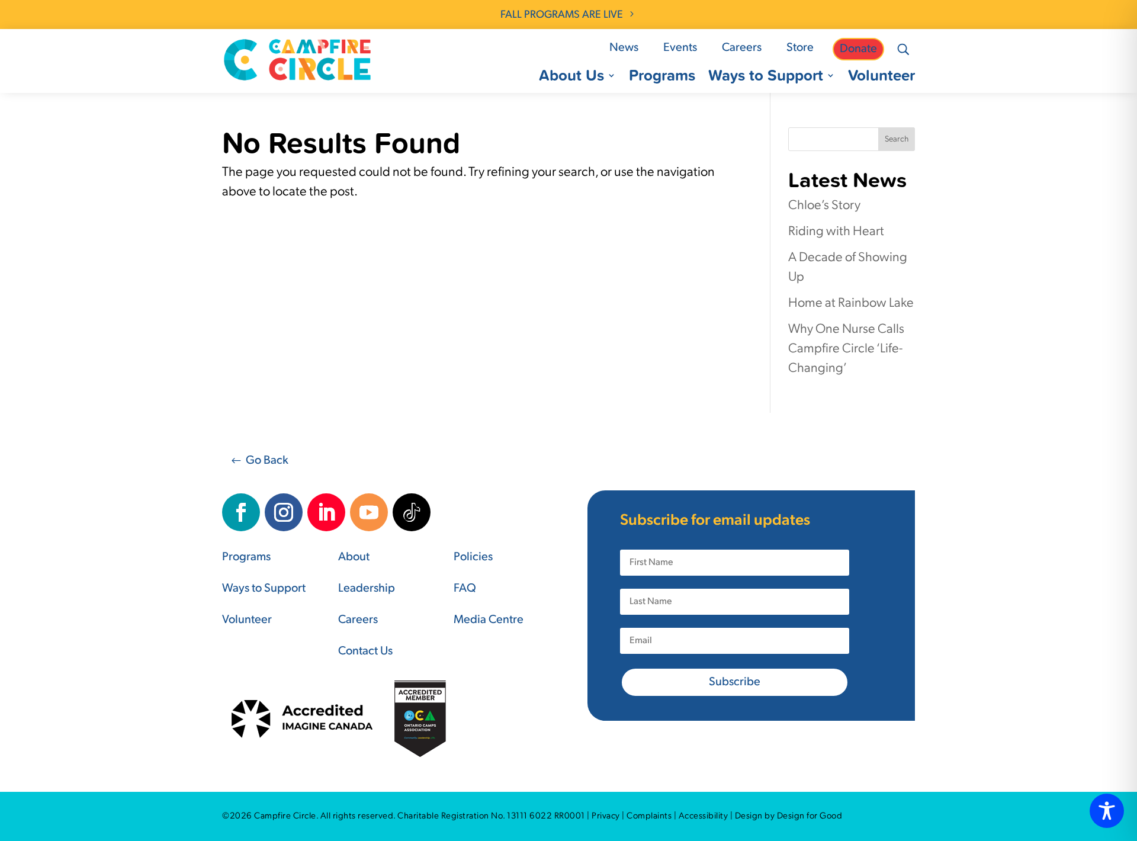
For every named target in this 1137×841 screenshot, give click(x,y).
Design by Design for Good (789, 816)
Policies (473, 557)
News (623, 48)
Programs (662, 77)
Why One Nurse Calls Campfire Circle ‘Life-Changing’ (846, 349)
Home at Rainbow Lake (851, 303)
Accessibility (703, 816)
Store (800, 48)
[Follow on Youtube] (369, 512)
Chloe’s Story (824, 206)
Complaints (649, 816)
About (354, 557)
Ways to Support (765, 77)
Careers (742, 48)
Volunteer (881, 77)
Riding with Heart (836, 232)
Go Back (267, 461)
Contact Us (365, 651)
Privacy (606, 816)
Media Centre (488, 620)
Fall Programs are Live (561, 15)
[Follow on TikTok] (412, 512)
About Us (571, 77)
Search (896, 139)
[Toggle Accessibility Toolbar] (1106, 810)
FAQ (465, 589)
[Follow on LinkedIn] (326, 512)
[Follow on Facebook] (241, 512)
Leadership (366, 589)
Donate (858, 49)
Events (680, 48)
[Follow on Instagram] (284, 512)
